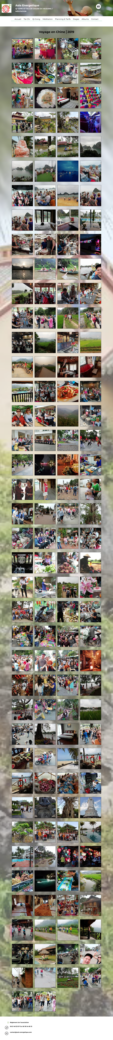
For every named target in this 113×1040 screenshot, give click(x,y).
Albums (85, 19)
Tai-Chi (27, 19)
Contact (94, 19)
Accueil (18, 19)
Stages (76, 19)
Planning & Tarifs (62, 19)
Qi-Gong (36, 19)
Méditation (48, 19)
